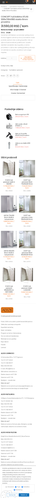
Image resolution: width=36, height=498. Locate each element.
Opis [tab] (17, 82)
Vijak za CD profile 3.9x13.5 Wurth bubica (22, 134)
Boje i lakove (4, 342)
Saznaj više (12, 495)
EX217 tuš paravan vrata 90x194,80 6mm (27, 217)
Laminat (3, 347)
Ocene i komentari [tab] (18, 93)
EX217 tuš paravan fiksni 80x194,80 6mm (27, 253)
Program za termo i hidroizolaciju (11, 333)
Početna (4, 7)
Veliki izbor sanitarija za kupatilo (11, 324)
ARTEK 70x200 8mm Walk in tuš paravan (9, 217)
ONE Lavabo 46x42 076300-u (21, 125)
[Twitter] (10, 75)
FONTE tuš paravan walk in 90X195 (9, 182)
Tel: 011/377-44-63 (7, 360)
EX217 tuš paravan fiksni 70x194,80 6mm (27, 182)
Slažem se (24, 495)
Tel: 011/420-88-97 (7, 363)
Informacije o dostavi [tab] (18, 90)
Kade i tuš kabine (6, 330)
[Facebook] (7, 75)
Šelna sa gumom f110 (22, 114)
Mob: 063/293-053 (6, 366)
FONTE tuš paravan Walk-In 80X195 (27, 288)
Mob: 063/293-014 (6, 439)
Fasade (3, 344)
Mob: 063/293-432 (6, 404)
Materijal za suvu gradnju (8, 339)
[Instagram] (14, 75)
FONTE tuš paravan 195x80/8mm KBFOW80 (9, 289)
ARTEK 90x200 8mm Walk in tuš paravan (9, 253)
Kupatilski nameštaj (7, 327)
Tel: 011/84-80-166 (7, 401)
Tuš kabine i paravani (16, 7)
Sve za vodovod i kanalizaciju (10, 336)
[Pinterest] (17, 75)
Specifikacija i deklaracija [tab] (18, 86)
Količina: (3, 58)
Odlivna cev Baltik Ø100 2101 (22, 144)
